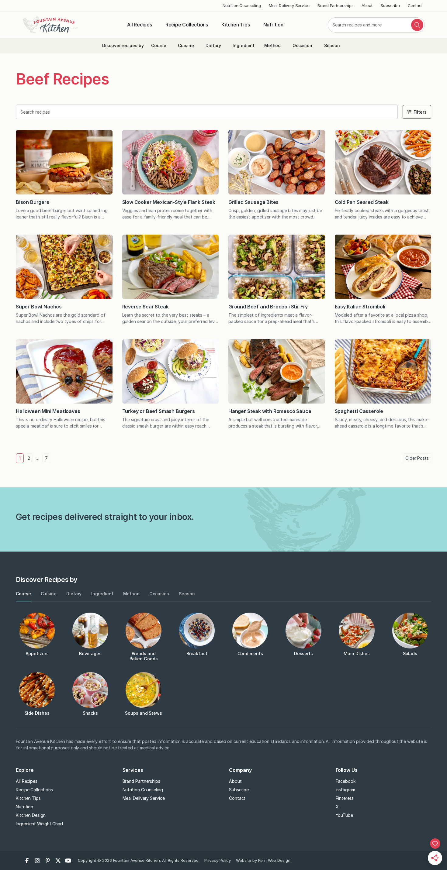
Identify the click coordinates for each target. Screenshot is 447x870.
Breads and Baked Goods (144, 656)
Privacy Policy (217, 860)
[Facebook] (27, 860)
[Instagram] (37, 860)
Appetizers (37, 653)
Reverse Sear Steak (145, 307)
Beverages (90, 653)
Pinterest (345, 798)
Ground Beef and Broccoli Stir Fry (268, 307)
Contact (415, 5)
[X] (58, 860)
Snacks (90, 713)
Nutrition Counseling (242, 5)
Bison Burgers (33, 202)
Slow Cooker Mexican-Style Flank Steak (169, 202)
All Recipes (139, 25)
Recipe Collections (186, 25)
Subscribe (390, 5)
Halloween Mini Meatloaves (48, 411)
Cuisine (186, 45)
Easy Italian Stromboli (360, 307)
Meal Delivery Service (289, 5)
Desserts (303, 653)
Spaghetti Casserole (359, 411)
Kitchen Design (31, 815)
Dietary (213, 45)
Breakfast (196, 653)
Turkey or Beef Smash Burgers (158, 411)
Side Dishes (37, 713)
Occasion (302, 45)
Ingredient (244, 45)
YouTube (344, 815)
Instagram (345, 789)
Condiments (250, 653)
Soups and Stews (143, 713)
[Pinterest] (47, 860)
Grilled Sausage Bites (254, 202)
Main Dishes (357, 653)
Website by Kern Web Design (263, 860)
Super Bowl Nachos (39, 307)
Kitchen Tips (235, 25)
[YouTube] (68, 860)
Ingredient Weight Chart (40, 823)
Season (332, 45)
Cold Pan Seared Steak (362, 202)
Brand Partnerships (335, 5)
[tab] (23, 594)
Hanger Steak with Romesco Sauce (269, 411)
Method (272, 45)
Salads (410, 653)
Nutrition (273, 25)
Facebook (345, 781)
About (367, 5)
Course (158, 45)
